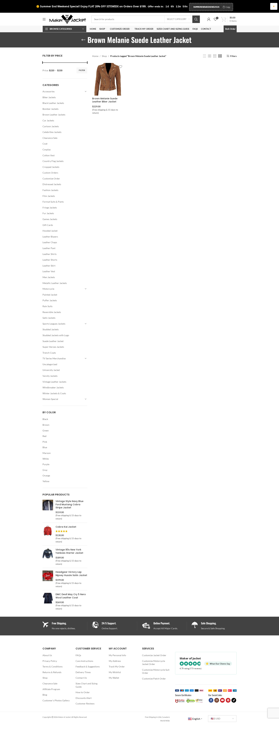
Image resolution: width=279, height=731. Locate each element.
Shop (104, 56)
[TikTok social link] (233, 700)
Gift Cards (48, 225)
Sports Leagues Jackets (54, 323)
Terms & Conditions (53, 666)
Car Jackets (48, 120)
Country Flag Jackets (53, 161)
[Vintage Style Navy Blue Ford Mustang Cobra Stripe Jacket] (48, 510)
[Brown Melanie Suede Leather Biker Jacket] (108, 79)
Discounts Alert (84, 698)
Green (46, 430)
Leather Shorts (50, 259)
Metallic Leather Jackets (55, 283)
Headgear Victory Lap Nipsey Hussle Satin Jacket (71, 574)
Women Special (50, 399)
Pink (45, 441)
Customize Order (51, 178)
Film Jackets (49, 196)
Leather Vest (49, 271)
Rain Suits (47, 306)
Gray (45, 470)
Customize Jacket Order (154, 655)
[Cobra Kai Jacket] (48, 534)
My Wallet (114, 677)
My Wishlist (115, 672)
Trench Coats (49, 352)
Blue (45, 447)
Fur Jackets (48, 213)
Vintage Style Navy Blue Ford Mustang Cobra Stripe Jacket (69, 504)
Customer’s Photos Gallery (56, 700)
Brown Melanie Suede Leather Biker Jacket (104, 100)
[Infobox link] (114, 626)
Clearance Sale (50, 138)
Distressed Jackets (52, 184)
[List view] (204, 56)
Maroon (47, 453)
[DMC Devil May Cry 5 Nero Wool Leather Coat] (48, 601)
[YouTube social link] (222, 700)
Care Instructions (84, 661)
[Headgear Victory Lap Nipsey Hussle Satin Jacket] (48, 579)
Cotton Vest (49, 155)
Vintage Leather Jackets (54, 381)
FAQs (78, 655)
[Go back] (83, 40)
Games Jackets (50, 219)
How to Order (83, 692)
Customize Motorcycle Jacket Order (153, 663)
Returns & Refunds (52, 672)
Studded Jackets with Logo (56, 335)
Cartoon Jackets (51, 126)
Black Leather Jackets (53, 103)
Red (44, 436)
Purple (46, 464)
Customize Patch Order (154, 678)
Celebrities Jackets (52, 132)
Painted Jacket (50, 294)
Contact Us (81, 677)
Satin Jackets (49, 317)
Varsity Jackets (50, 375)
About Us (47, 655)
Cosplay (47, 149)
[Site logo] (67, 18)
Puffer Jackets (50, 300)
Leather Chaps (50, 242)
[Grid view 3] (214, 56)
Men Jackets (49, 277)
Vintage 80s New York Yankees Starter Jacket (69, 551)
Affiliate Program (51, 689)
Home (95, 56)
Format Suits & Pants (53, 201)
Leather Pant (49, 248)
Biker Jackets (49, 97)
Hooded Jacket (50, 230)
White (46, 458)
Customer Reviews (85, 703)
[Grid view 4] (220, 56)
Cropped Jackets (51, 167)
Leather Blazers (50, 236)
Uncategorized (50, 364)
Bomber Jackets (50, 108)
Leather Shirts (50, 254)
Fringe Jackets (50, 207)
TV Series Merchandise (54, 358)
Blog (45, 694)
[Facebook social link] (211, 700)
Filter (82, 70)
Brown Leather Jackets (54, 114)
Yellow (46, 481)
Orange (46, 475)
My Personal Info (117, 655)
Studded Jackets (51, 329)
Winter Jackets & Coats (54, 393)
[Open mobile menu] (44, 19)
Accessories (49, 91)
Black (45, 419)
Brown (46, 424)
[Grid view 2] (209, 56)
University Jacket (51, 370)
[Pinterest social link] (228, 700)
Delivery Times (83, 672)
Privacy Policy (50, 661)
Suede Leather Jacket (53, 341)
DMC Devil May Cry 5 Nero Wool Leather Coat (71, 596)
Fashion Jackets (50, 190)
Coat (45, 143)
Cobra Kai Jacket (66, 526)
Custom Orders (50, 172)
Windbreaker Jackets (53, 387)
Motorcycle (48, 288)
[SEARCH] (196, 19)
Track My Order (117, 666)
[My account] (209, 19)
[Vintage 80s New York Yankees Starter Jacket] (48, 556)
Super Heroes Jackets (53, 346)
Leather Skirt (49, 265)
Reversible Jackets (52, 312)
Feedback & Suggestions (88, 666)
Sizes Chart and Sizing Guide (86, 685)
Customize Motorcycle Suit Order (155, 671)
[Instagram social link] (216, 700)
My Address (115, 661)
